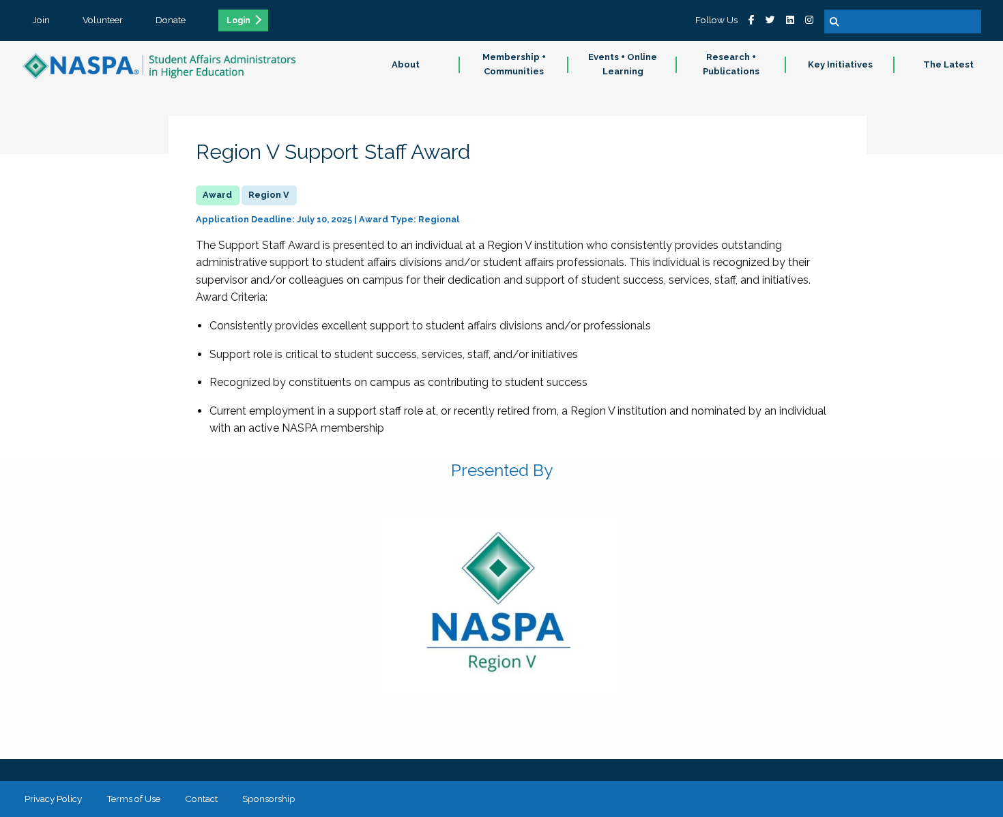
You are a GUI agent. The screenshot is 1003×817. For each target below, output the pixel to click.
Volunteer (103, 19)
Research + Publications (731, 64)
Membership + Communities (514, 64)
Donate (171, 19)
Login (238, 20)
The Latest (948, 64)
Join (41, 19)
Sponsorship (268, 798)
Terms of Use (133, 798)
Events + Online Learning (622, 64)
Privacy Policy (53, 798)
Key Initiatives (840, 64)
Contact (201, 798)
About (406, 64)
